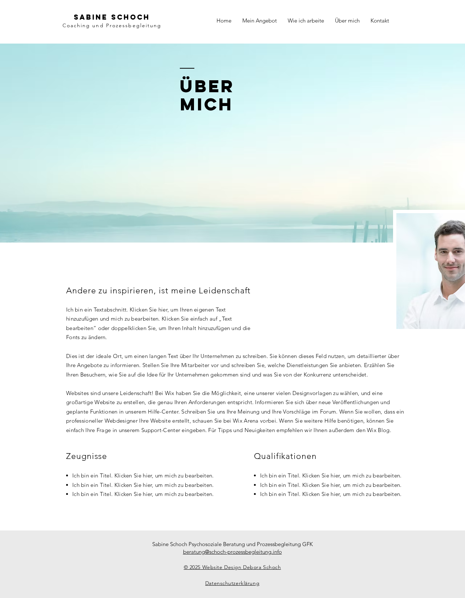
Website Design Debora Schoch (241, 567)
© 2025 (192, 567)
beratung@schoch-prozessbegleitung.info (232, 551)
